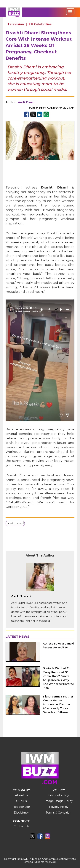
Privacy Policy (58, 806)
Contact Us (21, 826)
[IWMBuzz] (14, 12)
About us (21, 795)
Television (15, 24)
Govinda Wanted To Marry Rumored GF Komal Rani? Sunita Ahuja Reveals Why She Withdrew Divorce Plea (58, 678)
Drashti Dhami (15, 523)
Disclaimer (21, 812)
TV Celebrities (40, 24)
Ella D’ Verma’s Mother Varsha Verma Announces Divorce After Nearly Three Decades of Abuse (58, 704)
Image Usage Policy (58, 801)
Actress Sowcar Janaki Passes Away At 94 (58, 645)
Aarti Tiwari (26, 102)
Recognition (21, 806)
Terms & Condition (58, 812)
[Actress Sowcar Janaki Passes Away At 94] (23, 652)
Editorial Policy (58, 795)
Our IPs (21, 801)
